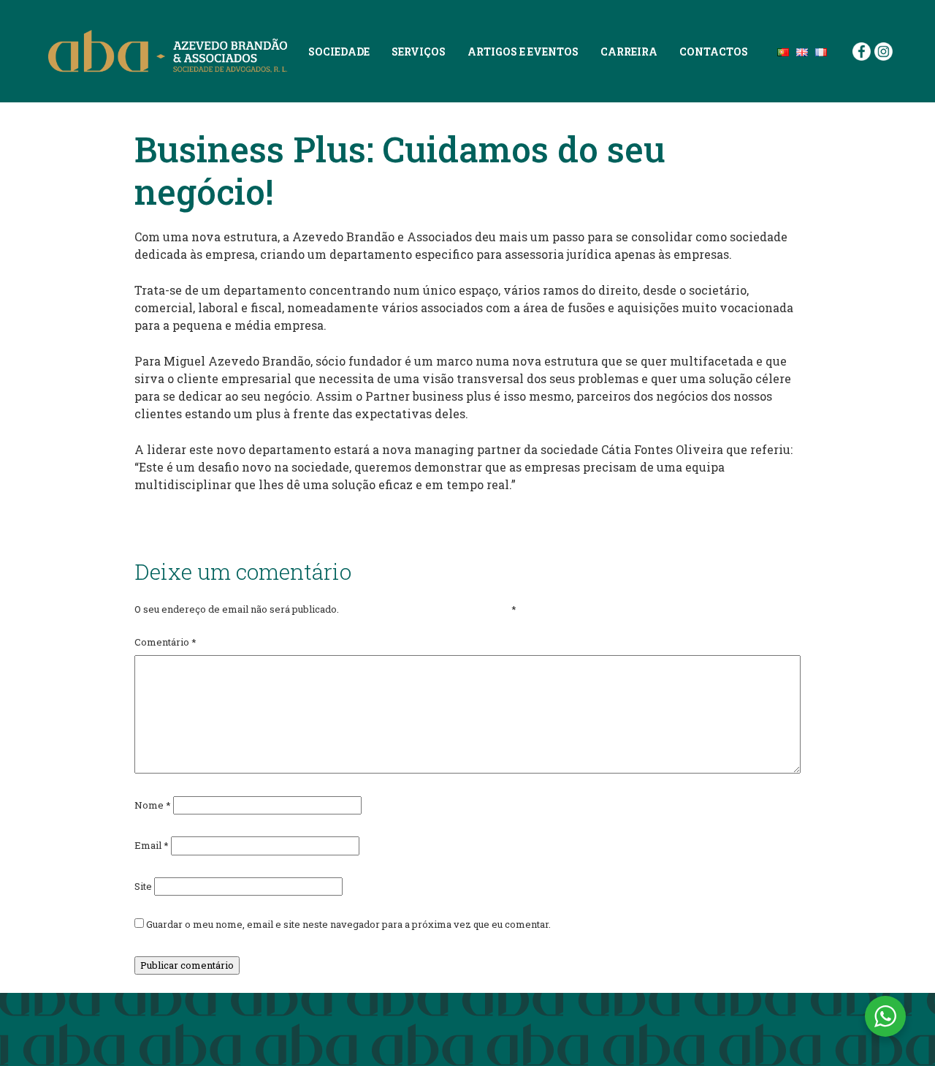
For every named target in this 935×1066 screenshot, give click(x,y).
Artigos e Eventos (523, 51)
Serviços (419, 51)
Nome (152, 805)
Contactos (713, 51)
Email (151, 845)
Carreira (628, 51)
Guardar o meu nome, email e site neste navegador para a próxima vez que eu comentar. (348, 924)
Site (143, 886)
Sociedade (339, 51)
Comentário (165, 642)
